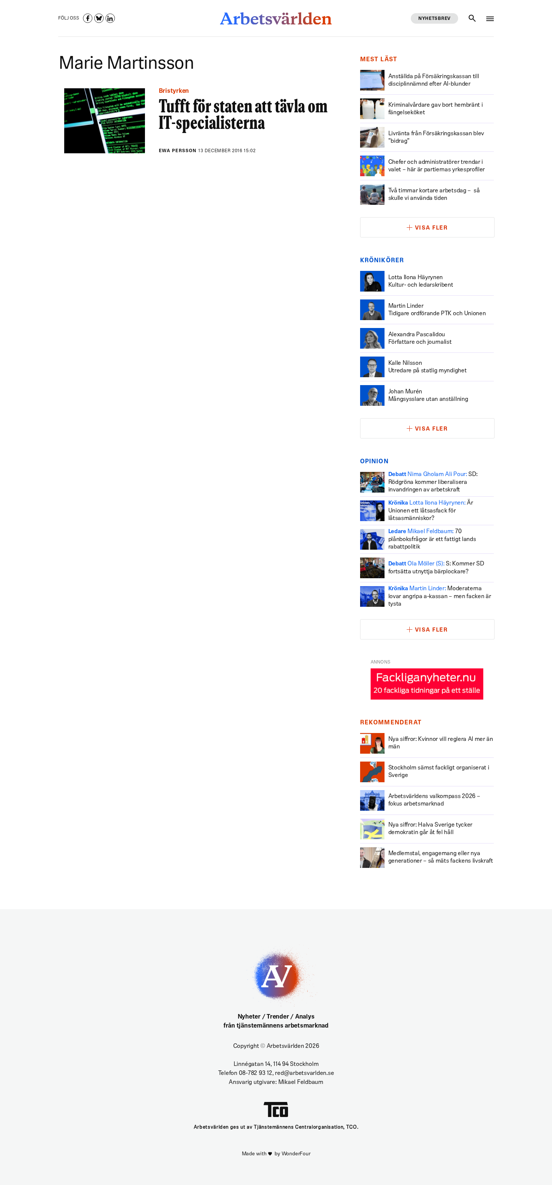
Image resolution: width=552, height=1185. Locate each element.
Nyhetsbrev (434, 19)
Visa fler (431, 228)
